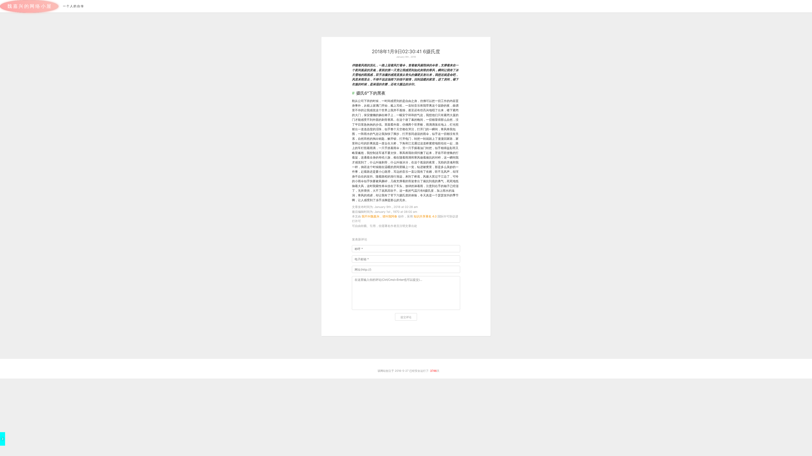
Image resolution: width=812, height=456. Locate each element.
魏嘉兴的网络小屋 (29, 6)
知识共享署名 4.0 (425, 216)
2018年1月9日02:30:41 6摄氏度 (406, 51)
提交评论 (406, 317)
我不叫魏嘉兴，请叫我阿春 (379, 216)
